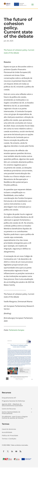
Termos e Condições (9, 439)
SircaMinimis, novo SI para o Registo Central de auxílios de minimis (15, 417)
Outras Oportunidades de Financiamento (11, 412)
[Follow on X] (8, 451)
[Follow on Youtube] (16, 451)
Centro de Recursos (9, 409)
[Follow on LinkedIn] (12, 451)
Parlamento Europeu (16, 330)
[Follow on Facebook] (3, 451)
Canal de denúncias (9, 429)
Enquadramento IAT (9, 398)
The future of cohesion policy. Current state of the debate (19, 51)
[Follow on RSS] (20, 451)
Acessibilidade (7, 432)
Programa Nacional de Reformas (13, 401)
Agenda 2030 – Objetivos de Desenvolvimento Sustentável (12, 405)
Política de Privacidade (10, 435)
